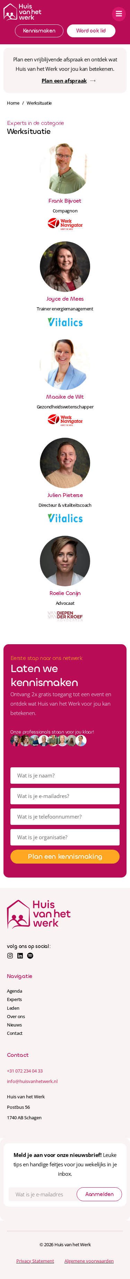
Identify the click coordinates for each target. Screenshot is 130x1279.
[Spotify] (30, 956)
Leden (13, 1008)
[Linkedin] (20, 956)
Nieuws (14, 1025)
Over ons (16, 1016)
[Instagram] (10, 956)
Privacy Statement (35, 1261)
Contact (15, 1033)
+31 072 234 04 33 (25, 1071)
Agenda (14, 991)
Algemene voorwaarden (89, 1261)
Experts (14, 999)
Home (13, 103)
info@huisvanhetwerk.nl (32, 1081)
